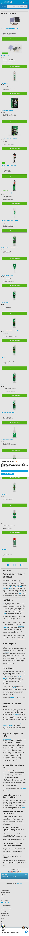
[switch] (3, 929)
